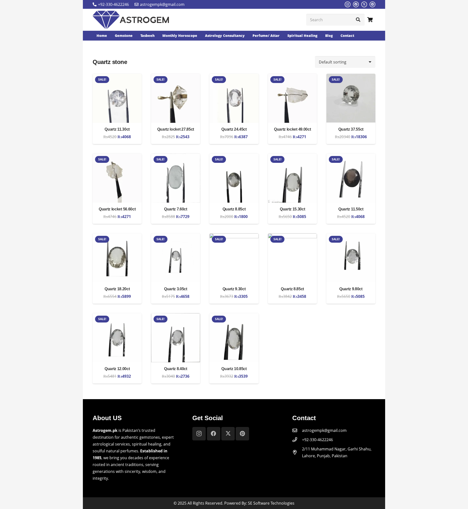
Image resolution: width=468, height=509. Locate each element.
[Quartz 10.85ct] (233, 316)
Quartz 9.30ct (234, 289)
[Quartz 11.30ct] (117, 77)
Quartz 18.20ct (117, 289)
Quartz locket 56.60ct (117, 209)
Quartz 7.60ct (175, 209)
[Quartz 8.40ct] (175, 316)
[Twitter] (364, 4)
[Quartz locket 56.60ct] (117, 157)
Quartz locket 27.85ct (175, 129)
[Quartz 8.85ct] (233, 157)
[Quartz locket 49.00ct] (292, 77)
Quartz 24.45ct (234, 129)
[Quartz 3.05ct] (175, 236)
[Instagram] (348, 4)
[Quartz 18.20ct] (117, 236)
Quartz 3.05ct (175, 289)
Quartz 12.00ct (117, 369)
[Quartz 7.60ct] (175, 157)
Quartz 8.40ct (175, 369)
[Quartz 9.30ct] (233, 236)
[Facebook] (356, 4)
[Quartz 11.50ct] (350, 157)
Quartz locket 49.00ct (292, 129)
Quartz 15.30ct (292, 209)
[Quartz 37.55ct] (350, 77)
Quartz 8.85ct (234, 209)
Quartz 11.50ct (350, 209)
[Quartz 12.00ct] (117, 316)
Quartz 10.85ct (234, 369)
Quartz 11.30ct (117, 129)
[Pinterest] (372, 4)
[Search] (358, 19)
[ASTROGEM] (131, 20)
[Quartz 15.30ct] (292, 157)
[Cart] (370, 20)
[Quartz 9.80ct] (350, 236)
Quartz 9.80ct (350, 289)
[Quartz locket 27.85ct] (175, 77)
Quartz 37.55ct (351, 129)
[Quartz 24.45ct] (233, 77)
